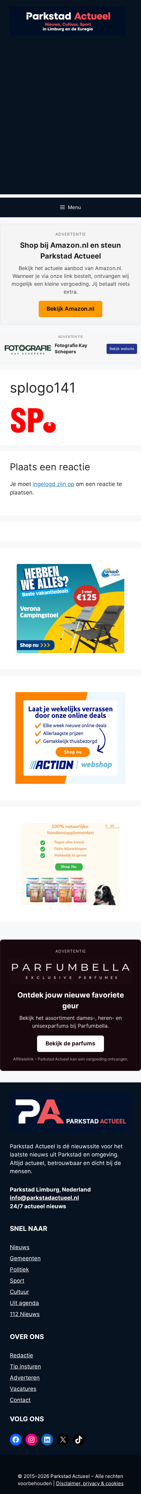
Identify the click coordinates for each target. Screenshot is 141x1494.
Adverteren (25, 1377)
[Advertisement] (70, 123)
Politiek (19, 1269)
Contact (20, 1400)
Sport (17, 1280)
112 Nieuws (25, 1314)
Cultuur (19, 1292)
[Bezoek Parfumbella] (70, 971)
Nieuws (20, 1247)
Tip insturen (25, 1366)
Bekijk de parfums (70, 1043)
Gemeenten (25, 1258)
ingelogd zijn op (53, 484)
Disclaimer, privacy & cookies (90, 1483)
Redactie (21, 1355)
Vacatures (23, 1389)
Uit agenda (24, 1303)
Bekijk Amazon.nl (70, 308)
